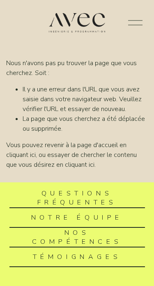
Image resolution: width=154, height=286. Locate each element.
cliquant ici (21, 154)
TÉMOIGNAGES (77, 256)
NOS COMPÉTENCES (77, 237)
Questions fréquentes (77, 198)
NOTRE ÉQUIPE (77, 217)
